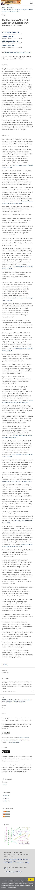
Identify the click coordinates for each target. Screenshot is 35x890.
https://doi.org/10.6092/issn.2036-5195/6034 (17, 52)
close (31, 879)
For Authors (6, 798)
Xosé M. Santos (6, 45)
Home (3, 7)
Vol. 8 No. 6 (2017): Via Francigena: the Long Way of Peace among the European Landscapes (17, 10)
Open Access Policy (14, 742)
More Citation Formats (9, 691)
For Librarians (6, 801)
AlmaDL (6, 869)
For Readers (6, 795)
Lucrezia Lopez (6, 36)
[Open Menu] (31, 2)
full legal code (25, 740)
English (5, 782)
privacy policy (5, 885)
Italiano (5, 785)
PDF (5, 664)
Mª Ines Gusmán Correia (9, 32)
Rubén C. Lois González (9, 41)
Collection (14, 872)
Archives (9, 7)
